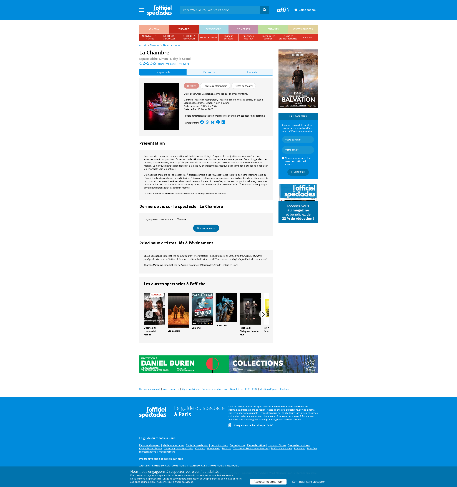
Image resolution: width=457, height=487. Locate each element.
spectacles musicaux (248, 37)
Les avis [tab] (252, 72)
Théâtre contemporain (205, 99)
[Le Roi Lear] (226, 307)
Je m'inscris (298, 172)
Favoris (185, 63)
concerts (243, 29)
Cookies (284, 389)
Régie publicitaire (191, 389)
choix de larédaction (188, 37)
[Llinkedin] (223, 122)
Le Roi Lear (221, 325)
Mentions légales (268, 389)
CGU (254, 389)
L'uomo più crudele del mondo (150, 331)
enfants (273, 29)
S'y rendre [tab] (209, 72)
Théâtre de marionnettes (231, 99)
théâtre (184, 29)
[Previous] (149, 314)
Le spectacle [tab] (162, 72)
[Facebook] (202, 122)
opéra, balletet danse (268, 37)
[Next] (263, 314)
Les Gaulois (174, 330)
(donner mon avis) (166, 63)
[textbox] (220, 10)
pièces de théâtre (208, 37)
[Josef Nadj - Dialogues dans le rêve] (250, 308)
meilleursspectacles (169, 37)
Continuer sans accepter (308, 482)
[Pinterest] (218, 122)
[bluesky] (212, 122)
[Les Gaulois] (178, 310)
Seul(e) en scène (254, 99)
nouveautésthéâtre (149, 37)
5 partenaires (154, 478)
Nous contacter (170, 389)
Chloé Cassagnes (153, 255)
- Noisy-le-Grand (165, 59)
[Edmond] (202, 308)
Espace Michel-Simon (201, 102)
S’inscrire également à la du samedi (297, 161)
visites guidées (303, 29)
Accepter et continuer (268, 482)
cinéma (154, 29)
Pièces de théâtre (216, 193)
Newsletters (236, 389)
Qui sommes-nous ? (149, 389)
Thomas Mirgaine (153, 265)
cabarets (307, 37)
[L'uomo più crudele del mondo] (154, 308)
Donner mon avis (206, 228)
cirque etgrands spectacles (288, 37)
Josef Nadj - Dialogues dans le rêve (249, 331)
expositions (214, 29)
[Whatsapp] (207, 122)
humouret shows (228, 37)
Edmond (196, 327)
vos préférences (211, 478)
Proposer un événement (215, 389)
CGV (247, 389)
